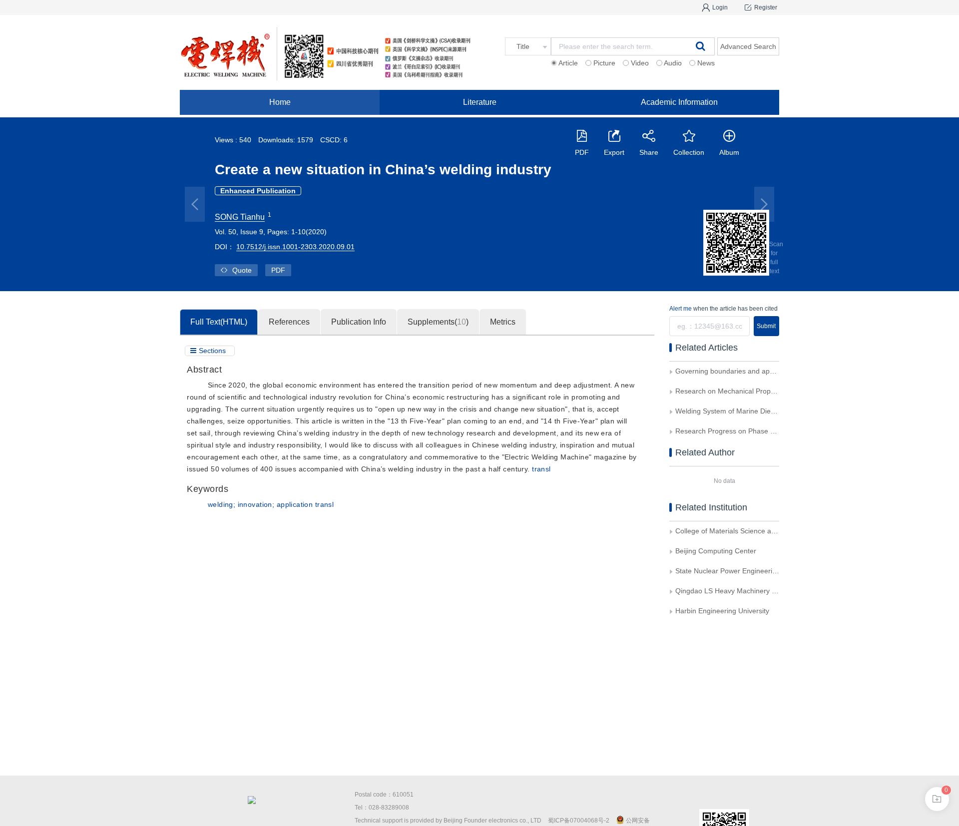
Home (280, 102)
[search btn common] (700, 45)
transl (541, 469)
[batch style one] (937, 799)
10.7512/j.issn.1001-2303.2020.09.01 (295, 247)
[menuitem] (280, 102)
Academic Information (679, 102)
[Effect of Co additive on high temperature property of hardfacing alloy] (764, 204)
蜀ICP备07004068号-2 (578, 820)
